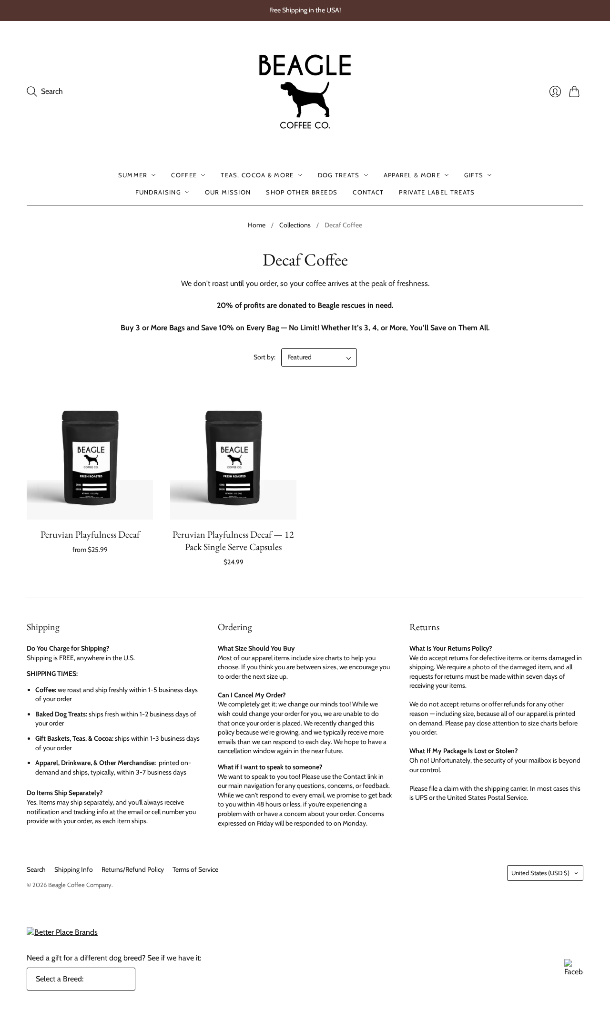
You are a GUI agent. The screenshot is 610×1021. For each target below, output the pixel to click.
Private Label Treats (437, 192)
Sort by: (264, 357)
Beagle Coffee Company (80, 884)
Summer (133, 175)
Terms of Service (195, 869)
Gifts (474, 175)
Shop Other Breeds (301, 192)
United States (540, 873)
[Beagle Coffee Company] (305, 91)
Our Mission (228, 192)
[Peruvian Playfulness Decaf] (90, 456)
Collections (295, 225)
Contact (368, 192)
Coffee (184, 175)
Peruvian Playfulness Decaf (90, 534)
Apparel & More (412, 175)
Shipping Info (73, 869)
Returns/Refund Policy (133, 869)
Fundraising (158, 192)
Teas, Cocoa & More (257, 175)
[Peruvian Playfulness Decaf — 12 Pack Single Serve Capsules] (233, 456)
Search (36, 869)
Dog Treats (339, 175)
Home (256, 225)
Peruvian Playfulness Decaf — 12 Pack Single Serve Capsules (233, 540)
